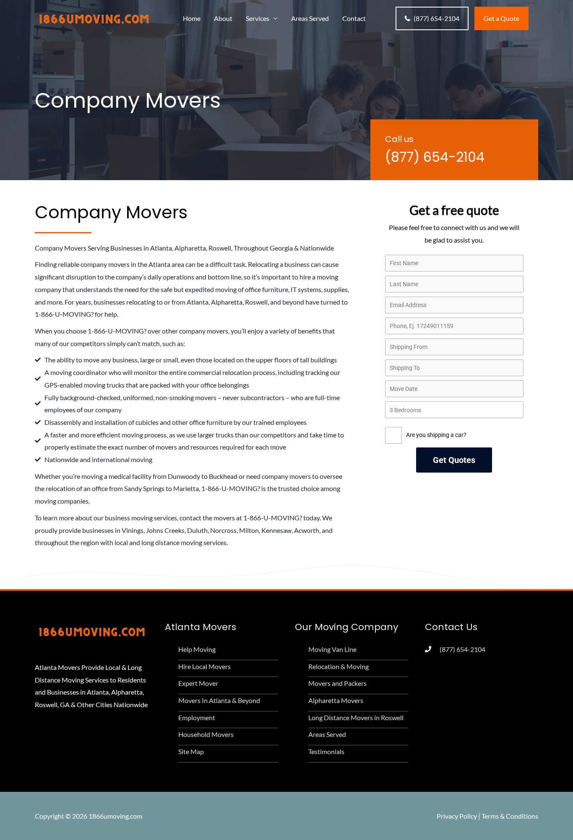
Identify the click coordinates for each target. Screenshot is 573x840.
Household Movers (206, 734)
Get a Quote (501, 18)
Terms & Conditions (510, 816)
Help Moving (197, 649)
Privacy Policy (457, 816)
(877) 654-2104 (436, 18)
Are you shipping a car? (436, 435)
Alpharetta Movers (335, 700)
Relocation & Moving (338, 666)
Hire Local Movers (204, 666)
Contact (354, 18)
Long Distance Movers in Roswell (356, 717)
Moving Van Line (332, 649)
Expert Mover (198, 683)
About (223, 18)
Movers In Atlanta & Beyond (219, 700)
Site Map (191, 751)
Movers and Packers (337, 683)
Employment (196, 717)
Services (257, 18)
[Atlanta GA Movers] (93, 17)
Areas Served (310, 18)
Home (192, 18)
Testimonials (326, 751)
